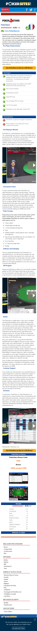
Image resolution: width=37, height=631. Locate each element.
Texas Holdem (8, 611)
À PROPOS (7, 590)
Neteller (6, 603)
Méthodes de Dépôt (11, 599)
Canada (6, 577)
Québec (6, 579)
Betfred (6, 562)
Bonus (6, 547)
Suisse (6, 581)
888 (5, 564)
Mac (5, 553)
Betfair (6, 560)
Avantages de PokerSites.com (12, 592)
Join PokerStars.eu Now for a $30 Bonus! (19, 68)
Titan (5, 568)
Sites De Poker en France (11, 575)
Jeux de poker (8, 608)
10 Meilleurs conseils (10, 594)
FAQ (5, 587)
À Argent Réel (8, 549)
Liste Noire (7, 596)
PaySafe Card (8, 605)
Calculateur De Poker (10, 585)
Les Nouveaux (8, 551)
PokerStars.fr (8, 566)
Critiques (7, 557)
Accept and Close (18, 628)
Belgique (6, 583)
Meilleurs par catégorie (12, 544)
